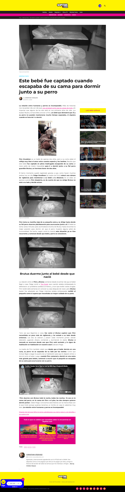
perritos (30, 447)
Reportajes (52, 15)
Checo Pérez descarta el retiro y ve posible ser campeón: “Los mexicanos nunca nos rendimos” (92, 173)
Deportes (57, 12)
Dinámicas (67, 15)
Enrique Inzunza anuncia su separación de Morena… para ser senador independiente (92, 126)
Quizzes (60, 15)
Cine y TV (65, 12)
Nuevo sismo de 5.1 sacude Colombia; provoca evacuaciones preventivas (91, 206)
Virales (34, 447)
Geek (81, 12)
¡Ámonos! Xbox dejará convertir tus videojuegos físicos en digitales (90, 190)
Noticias (45, 12)
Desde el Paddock (85, 170)
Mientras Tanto (74, 12)
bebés (25, 447)
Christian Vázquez (31, 98)
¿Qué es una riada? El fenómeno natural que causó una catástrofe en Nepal (93, 142)
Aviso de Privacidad (54, 482)
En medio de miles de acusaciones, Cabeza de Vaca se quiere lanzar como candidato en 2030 (93, 157)
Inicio (20, 17)
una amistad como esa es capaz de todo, (57, 108)
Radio (74, 15)
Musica (51, 12)
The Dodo (44, 284)
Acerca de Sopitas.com (68, 482)
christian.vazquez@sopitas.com (36, 457)
